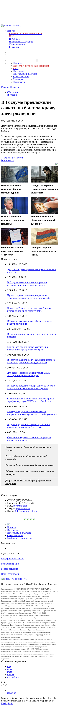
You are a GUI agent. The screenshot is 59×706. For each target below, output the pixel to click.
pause (10, 669)
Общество (12, 92)
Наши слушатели (10, 574)
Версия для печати (13, 157)
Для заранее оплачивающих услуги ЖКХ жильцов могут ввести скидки (28, 374)
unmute (10, 674)
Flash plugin (7, 703)
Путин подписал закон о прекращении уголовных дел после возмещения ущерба (29, 296)
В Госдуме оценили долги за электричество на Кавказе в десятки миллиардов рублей (31, 361)
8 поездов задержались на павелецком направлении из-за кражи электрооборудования (32, 412)
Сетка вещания (17, 44)
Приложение (20, 82)
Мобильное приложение (20, 538)
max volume (13, 677)
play (9, 666)
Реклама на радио (10, 563)
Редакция (14, 47)
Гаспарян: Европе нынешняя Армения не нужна (29, 465)
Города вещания (9, 569)
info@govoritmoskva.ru (26, 511)
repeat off (11, 693)
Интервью (14, 39)
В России (12, 95)
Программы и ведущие (21, 41)
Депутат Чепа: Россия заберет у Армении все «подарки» (28, 482)
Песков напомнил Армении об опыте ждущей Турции (28, 448)
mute (9, 672)
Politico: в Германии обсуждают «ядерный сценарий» (26, 457)
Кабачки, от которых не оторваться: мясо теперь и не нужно (29, 473)
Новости (11, 30)
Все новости (7, 160)
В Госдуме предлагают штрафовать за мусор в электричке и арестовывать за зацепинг (31, 387)
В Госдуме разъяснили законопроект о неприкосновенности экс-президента (27, 283)
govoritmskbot (20, 505)
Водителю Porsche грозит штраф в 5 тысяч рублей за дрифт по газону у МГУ (29, 309)
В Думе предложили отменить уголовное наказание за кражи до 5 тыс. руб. (28, 425)
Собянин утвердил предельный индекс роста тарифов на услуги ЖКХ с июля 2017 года (30, 400)
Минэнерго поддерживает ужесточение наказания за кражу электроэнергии (27, 348)
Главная (5, 87)
